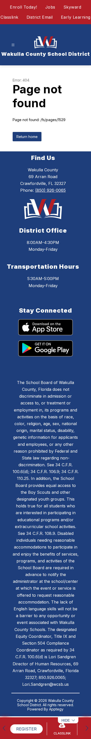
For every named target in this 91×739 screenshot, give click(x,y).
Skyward (72, 7)
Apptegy (56, 709)
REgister (26, 728)
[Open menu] (13, 45)
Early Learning (75, 17)
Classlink (9, 17)
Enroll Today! (23, 7)
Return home (27, 136)
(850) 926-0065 (50, 190)
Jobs (50, 7)
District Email (40, 17)
